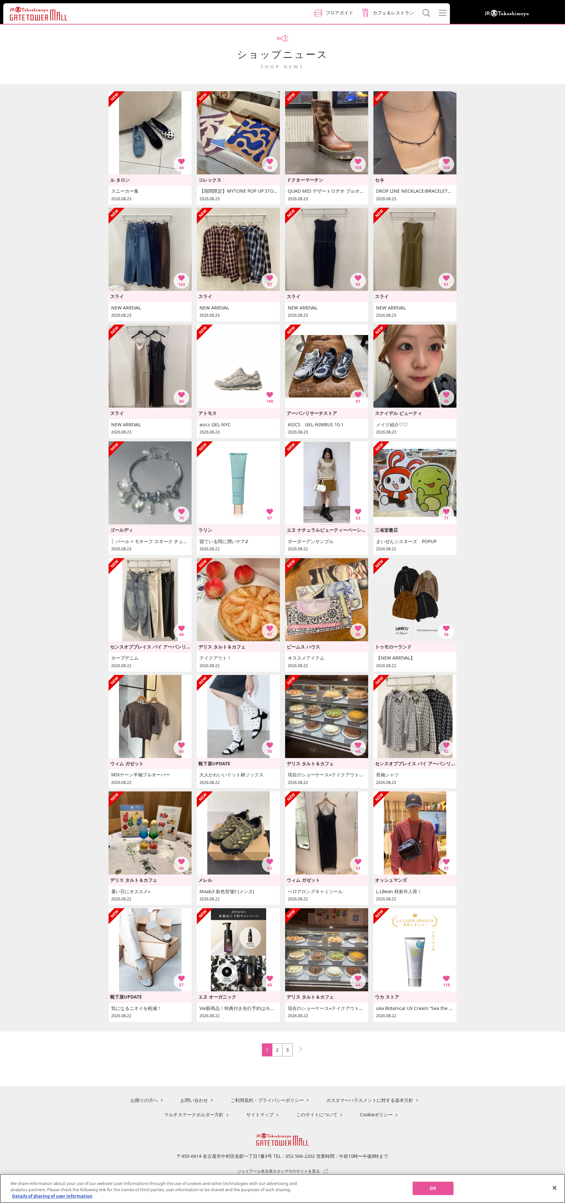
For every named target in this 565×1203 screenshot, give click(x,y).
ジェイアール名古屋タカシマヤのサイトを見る (278, 1171)
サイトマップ (260, 1114)
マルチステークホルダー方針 (194, 1114)
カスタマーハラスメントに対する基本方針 (369, 1100)
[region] (282, 1188)
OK (433, 1188)
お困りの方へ (144, 1100)
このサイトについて (316, 1114)
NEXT (297, 1047)
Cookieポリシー (376, 1114)
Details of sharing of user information (52, 1196)
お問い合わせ (194, 1100)
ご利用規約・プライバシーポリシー (267, 1100)
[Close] (554, 1187)
